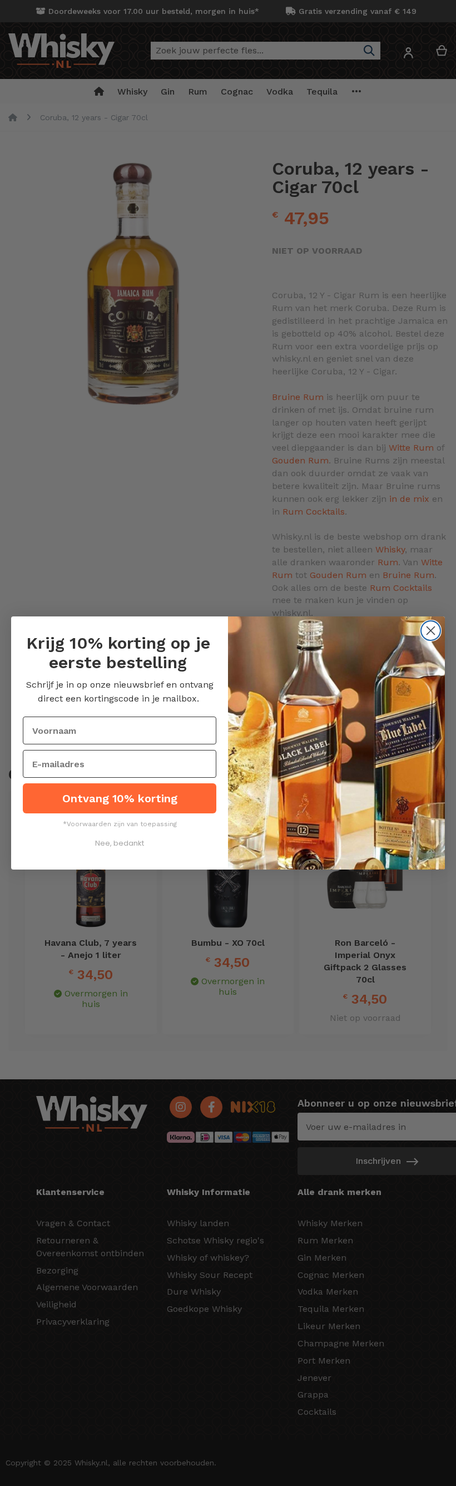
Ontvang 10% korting (119, 798)
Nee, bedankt (119, 843)
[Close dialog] (430, 630)
